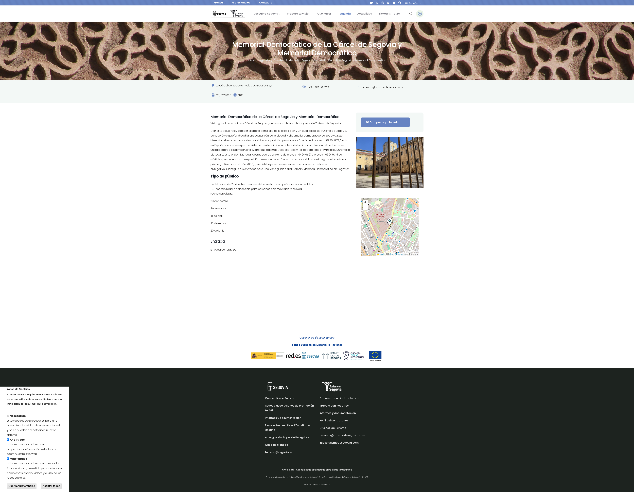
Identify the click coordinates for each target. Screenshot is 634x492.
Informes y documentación (337, 413)
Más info (12, 408)
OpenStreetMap (397, 254)
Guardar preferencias (21, 486)
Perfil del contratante (333, 420)
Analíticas (17, 440)
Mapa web (346, 469)
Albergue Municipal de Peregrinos (287, 437)
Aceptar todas (51, 486)
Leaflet (382, 254)
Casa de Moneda (276, 445)
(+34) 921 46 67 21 (318, 87)
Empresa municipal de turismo (339, 398)
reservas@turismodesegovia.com (383, 87)
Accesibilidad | (304, 469)
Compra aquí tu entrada (387, 122)
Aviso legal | (289, 469)
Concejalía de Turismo (280, 398)
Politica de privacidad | (326, 469)
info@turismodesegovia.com (339, 443)
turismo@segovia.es (279, 452)
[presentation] (371, 2)
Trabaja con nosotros (334, 406)
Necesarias (18, 416)
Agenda (264, 60)
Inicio (251, 60)
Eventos (279, 60)
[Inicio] (223, 13)
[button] (390, 222)
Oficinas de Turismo (332, 428)
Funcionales (18, 459)
